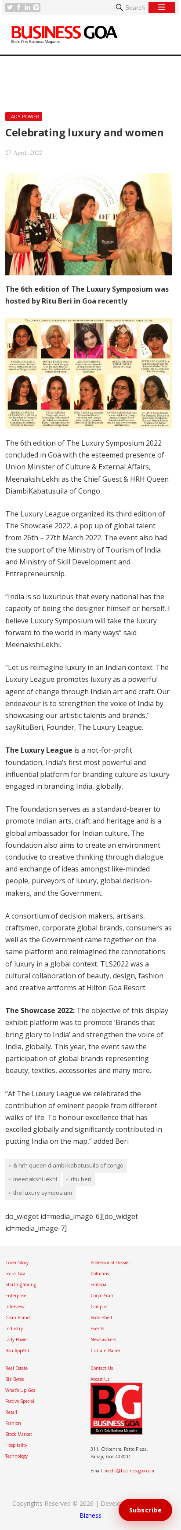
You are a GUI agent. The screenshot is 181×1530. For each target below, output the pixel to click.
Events (97, 1328)
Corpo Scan (101, 1295)
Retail (11, 1412)
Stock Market (18, 1434)
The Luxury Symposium (42, 1193)
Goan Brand (17, 1317)
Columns (99, 1273)
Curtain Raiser (105, 1350)
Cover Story (17, 1262)
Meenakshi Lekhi (35, 1179)
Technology (16, 1456)
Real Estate (16, 1368)
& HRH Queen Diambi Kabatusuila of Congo (68, 1165)
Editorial (99, 1284)
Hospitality (16, 1445)
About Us (99, 1379)
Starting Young (20, 1284)
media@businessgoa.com (129, 1471)
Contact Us (101, 1368)
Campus (98, 1306)
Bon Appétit (17, 1350)
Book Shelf (101, 1317)
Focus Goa (15, 1273)
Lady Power (23, 116)
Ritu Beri (81, 1179)
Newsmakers (103, 1339)
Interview (15, 1306)
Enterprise (15, 1295)
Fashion (13, 1423)
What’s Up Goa (20, 1390)
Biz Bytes (14, 1379)
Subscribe (145, 1510)
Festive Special (19, 1401)
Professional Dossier (110, 1262)
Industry (14, 1328)
